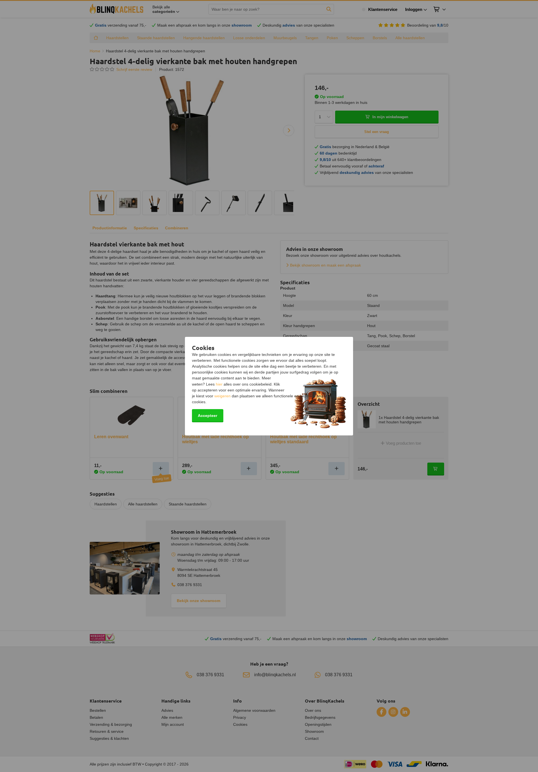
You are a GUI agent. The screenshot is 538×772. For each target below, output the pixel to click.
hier (219, 384)
